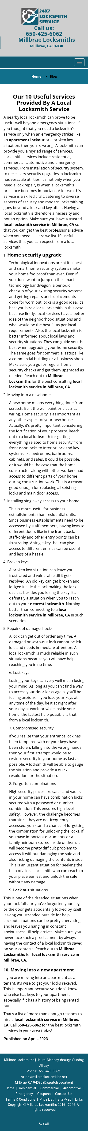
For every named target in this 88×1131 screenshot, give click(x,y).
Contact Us (63, 1094)
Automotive (72, 1088)
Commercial (49, 1088)
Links (79, 1099)
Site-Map (64, 1099)
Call (45, 1124)
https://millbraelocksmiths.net (44, 1077)
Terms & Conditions (20, 1099)
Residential (27, 1088)
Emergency (24, 1094)
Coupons (44, 1094)
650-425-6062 (44, 33)
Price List (47, 1099)
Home (36, 76)
